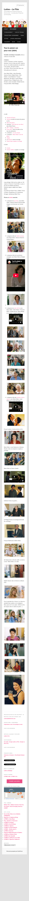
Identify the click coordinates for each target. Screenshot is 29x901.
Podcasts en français (9, 755)
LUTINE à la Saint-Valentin (10, 827)
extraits (11, 197)
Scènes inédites (10, 149)
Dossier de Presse (11, 117)
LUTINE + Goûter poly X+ (10, 829)
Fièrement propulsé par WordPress (14, 851)
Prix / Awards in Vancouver (10, 820)
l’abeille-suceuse (20, 236)
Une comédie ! (13, 29)
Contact (19, 41)
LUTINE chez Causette (9, 836)
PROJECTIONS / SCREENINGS (11, 35)
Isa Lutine (6, 742)
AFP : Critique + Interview (13, 127)
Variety (8, 138)
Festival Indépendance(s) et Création (13, 832)
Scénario (10, 139)
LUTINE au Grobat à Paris (10, 834)
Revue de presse (11, 122)
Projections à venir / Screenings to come (13, 724)
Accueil (6, 29)
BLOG (13, 41)
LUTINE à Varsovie (8, 831)
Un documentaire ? (8, 32)
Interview (9, 119)
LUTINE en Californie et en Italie (12, 837)
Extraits (8, 148)
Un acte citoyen (16, 132)
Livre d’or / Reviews (19, 32)
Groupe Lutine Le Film (14, 742)
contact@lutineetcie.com (9, 718)
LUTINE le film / (7, 776)
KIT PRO (6, 38)
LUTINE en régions (8, 825)
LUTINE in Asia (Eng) (9, 819)
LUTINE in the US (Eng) (10, 824)
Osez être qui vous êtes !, (18, 124)
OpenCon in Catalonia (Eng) (11, 817)
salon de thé (17, 308)
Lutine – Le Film (11, 9)
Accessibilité (7, 41)
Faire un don (14, 781)
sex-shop (16, 201)
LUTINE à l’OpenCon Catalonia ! (12, 839)
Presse (22, 35)
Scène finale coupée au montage (14, 141)
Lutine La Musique (8, 770)
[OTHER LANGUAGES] (15, 38)
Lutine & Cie (7, 736)
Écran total (9, 129)
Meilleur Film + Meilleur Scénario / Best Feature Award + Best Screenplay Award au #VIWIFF (14, 806)
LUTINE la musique (9, 822)
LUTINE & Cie (14, 776)
